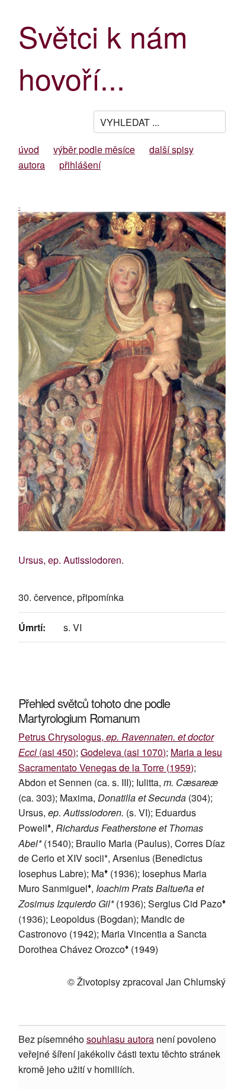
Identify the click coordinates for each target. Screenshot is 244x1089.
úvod (28, 149)
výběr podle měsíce (94, 149)
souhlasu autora (120, 1039)
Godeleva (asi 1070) (123, 752)
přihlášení (80, 165)
